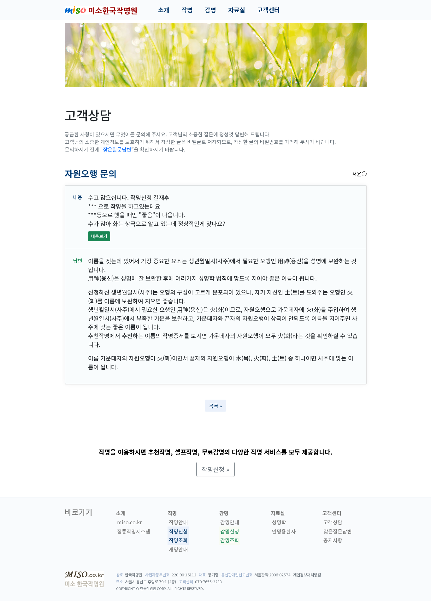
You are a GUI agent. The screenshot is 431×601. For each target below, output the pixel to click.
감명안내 (229, 522)
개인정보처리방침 (307, 575)
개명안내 (178, 549)
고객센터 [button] (268, 9)
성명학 (279, 522)
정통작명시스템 (133, 531)
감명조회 (229, 540)
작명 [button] (187, 9)
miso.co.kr (129, 522)
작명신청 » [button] (215, 469)
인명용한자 (284, 531)
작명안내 (178, 522)
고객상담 (332, 522)
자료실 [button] (236, 9)
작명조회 (178, 540)
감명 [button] (210, 9)
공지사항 (332, 540)
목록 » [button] (215, 405)
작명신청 (178, 531)
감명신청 (229, 531)
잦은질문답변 (117, 149)
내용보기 (99, 236)
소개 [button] (163, 9)
